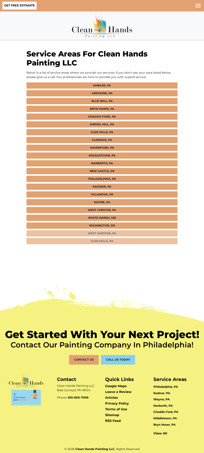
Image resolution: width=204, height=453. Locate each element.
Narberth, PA (102, 163)
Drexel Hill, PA (102, 124)
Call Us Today (118, 359)
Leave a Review (118, 392)
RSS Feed (113, 421)
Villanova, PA (102, 194)
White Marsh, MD (102, 218)
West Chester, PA (102, 210)
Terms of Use (116, 409)
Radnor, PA (102, 186)
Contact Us (84, 359)
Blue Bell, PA (102, 101)
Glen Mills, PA (102, 132)
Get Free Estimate (19, 5)
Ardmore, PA (102, 93)
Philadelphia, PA (102, 179)
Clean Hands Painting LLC (95, 449)
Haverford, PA (102, 147)
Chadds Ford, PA (102, 116)
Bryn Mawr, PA (102, 109)
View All (160, 433)
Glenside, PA (102, 140)
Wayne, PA (102, 202)
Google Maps (116, 386)
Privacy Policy (117, 403)
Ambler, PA (102, 85)
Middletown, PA (102, 155)
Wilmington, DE (102, 225)
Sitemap (112, 415)
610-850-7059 (78, 397)
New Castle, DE (102, 171)
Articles (111, 398)
